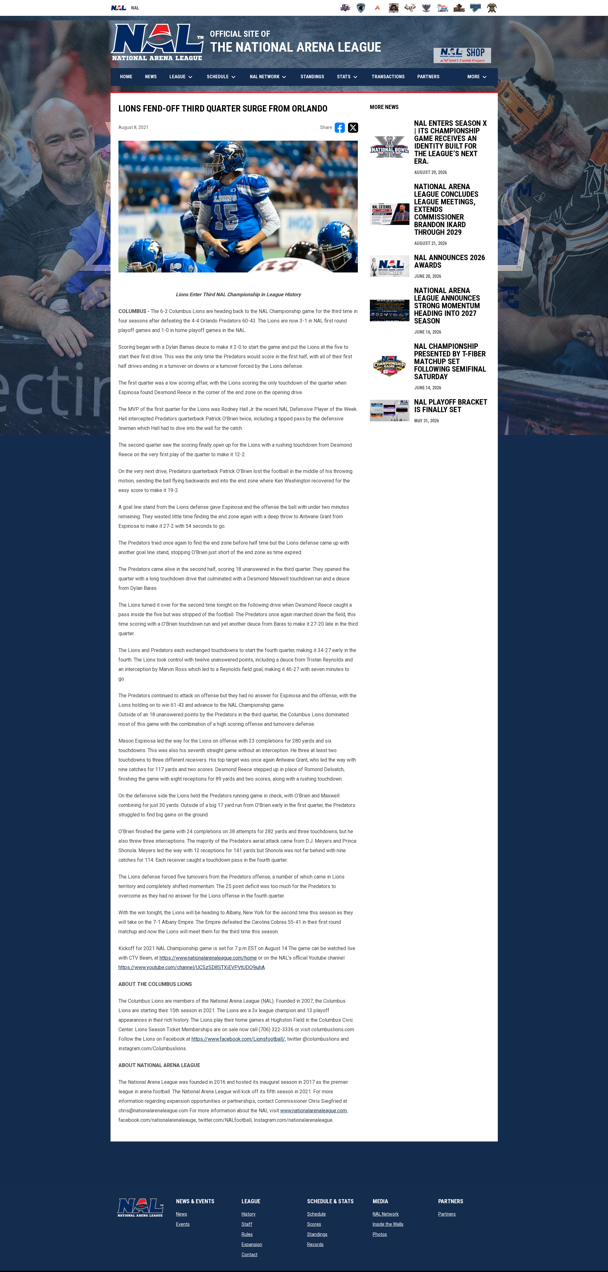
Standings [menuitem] (312, 77)
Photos (380, 1234)
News (181, 1214)
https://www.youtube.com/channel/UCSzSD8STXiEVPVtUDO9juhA (191, 967)
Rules (247, 1234)
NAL (125, 9)
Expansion (252, 1244)
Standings (317, 1234)
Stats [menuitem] (348, 77)
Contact (249, 1254)
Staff (247, 1224)
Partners (447, 1214)
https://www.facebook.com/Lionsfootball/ (238, 1039)
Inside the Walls (388, 1224)
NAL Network (386, 1214)
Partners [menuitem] (428, 77)
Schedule (316, 1214)
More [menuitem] (477, 77)
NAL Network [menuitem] (271, 77)
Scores (314, 1224)
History (249, 1214)
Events (183, 1224)
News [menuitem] (151, 77)
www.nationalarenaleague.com (313, 1111)
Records (315, 1244)
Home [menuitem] (126, 77)
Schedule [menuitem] (222, 77)
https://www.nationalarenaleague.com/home (208, 958)
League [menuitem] (181, 77)
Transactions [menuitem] (388, 77)
